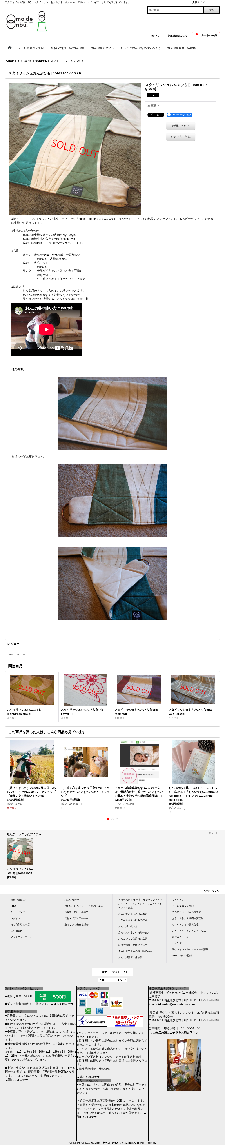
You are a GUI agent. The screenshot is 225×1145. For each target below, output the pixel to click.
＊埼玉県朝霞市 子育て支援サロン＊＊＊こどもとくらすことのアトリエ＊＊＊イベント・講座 (140, 903)
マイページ (178, 899)
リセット (213, 833)
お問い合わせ (180, 125)
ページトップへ (211, 891)
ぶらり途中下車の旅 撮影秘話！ (136, 951)
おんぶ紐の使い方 (128, 926)
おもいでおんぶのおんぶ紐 (132, 914)
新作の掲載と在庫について (132, 945)
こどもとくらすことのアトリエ (189, 930)
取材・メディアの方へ (76, 918)
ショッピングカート (21, 912)
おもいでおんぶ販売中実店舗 (187, 918)
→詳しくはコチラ (62, 1003)
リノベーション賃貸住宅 (185, 924)
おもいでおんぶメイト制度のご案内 (83, 906)
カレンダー (178, 943)
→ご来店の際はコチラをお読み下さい (174, 1032)
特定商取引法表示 (20, 924)
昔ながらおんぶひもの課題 (132, 920)
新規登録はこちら (177, 35)
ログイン (155, 35)
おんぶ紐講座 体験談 (130, 957)
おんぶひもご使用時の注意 (132, 938)
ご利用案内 (17, 930)
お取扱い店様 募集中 (76, 912)
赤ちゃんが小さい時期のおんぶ (135, 932)
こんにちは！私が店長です (186, 912)
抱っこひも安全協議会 (76, 924)
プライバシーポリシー (23, 937)
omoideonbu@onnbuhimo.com (173, 1004)
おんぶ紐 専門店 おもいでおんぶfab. (112, 1142)
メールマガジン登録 (183, 906)
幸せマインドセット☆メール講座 (190, 949)
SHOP (14, 906)
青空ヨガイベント (181, 937)
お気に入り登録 (181, 136)
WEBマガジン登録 (182, 955)
